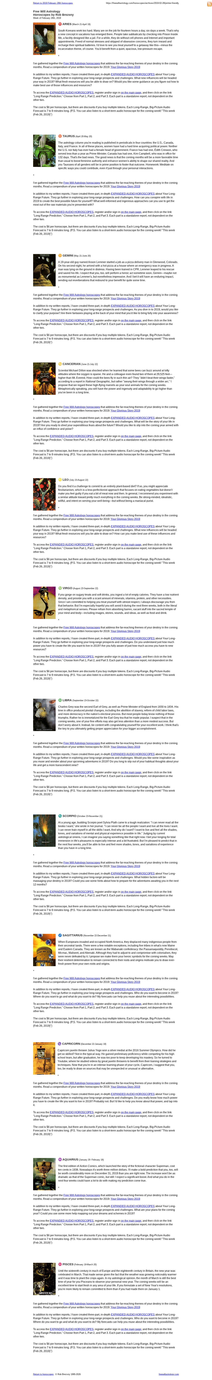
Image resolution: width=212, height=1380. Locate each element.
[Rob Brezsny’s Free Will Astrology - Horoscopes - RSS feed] (209, 4)
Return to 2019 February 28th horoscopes (53, 3)
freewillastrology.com (169, 1374)
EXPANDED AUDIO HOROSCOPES (133, 74)
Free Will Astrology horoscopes (81, 63)
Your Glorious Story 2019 (125, 67)
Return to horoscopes (43, 1374)
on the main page (131, 92)
